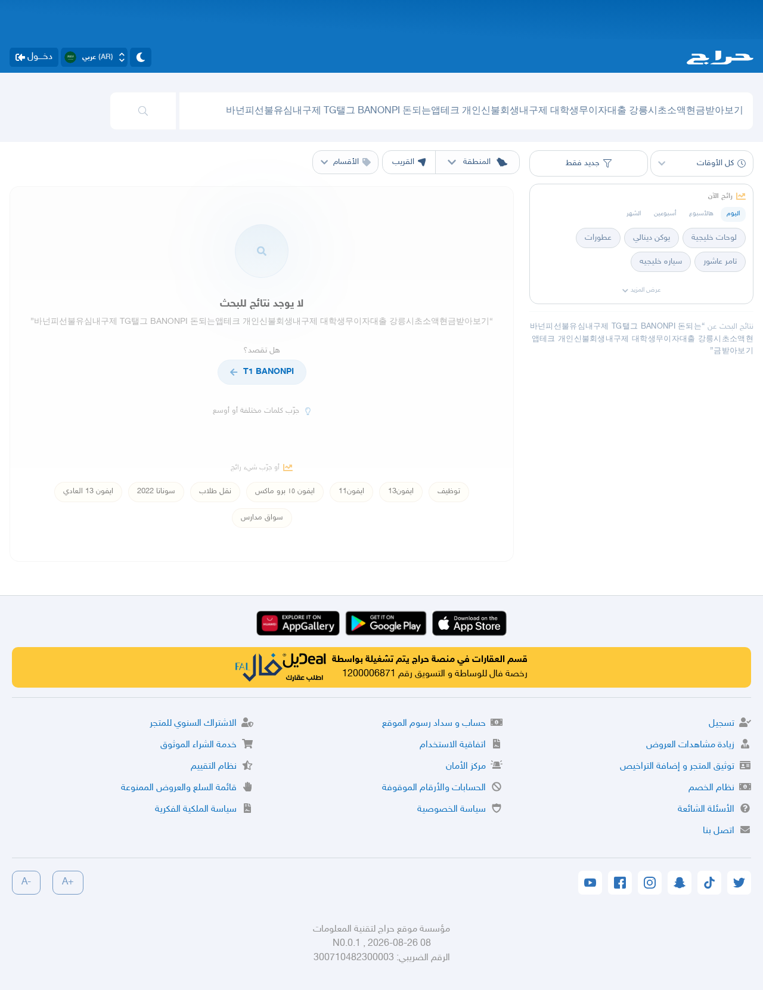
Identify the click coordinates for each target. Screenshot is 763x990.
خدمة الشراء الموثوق (198, 745)
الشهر (633, 214)
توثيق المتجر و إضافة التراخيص (677, 766)
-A (26, 882)
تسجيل (721, 723)
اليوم (733, 214)
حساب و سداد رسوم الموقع (434, 723)
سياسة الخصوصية (451, 809)
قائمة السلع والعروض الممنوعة (179, 788)
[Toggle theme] (140, 57)
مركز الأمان (466, 766)
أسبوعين (665, 214)
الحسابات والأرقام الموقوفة (434, 788)
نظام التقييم (214, 766)
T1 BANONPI (268, 372)
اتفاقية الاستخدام (453, 745)
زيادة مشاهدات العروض (690, 745)
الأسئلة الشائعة (706, 809)
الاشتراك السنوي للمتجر (193, 723)
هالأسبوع (701, 214)
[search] (143, 111)
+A (68, 882)
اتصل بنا (718, 831)
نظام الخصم (711, 788)
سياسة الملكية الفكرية (196, 809)
